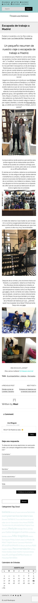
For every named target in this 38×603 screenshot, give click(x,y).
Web (3, 484)
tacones (31, 512)
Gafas (8, 532)
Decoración (15, 522)
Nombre (5, 469)
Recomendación (22, 548)
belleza (6, 512)
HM (30, 555)
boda (27, 555)
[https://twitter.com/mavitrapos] (13, 595)
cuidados (32, 532)
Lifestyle (23, 376)
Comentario (6, 454)
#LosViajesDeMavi (13, 376)
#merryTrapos (16, 512)
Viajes (10, 549)
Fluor (32, 525)
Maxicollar (29, 542)
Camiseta (20, 542)
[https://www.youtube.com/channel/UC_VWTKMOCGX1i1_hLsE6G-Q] (18, 595)
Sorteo (10, 519)
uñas (22, 540)
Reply (32, 434)
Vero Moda (23, 522)
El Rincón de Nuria (25, 546)
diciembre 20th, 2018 (12, 425)
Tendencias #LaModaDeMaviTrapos (16, 525)
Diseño (19, 552)
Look (9, 38)
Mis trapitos (31, 376)
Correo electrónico (9, 477)
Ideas (14, 552)
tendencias (26, 515)
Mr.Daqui (33, 80)
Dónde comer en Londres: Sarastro (8, 390)
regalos (4, 549)
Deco (25, 529)
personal (24, 512)
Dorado (4, 519)
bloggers (16, 532)
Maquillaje (5, 558)
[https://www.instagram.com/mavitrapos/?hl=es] (20, 595)
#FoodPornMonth (10, 545)
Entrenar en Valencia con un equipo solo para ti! (27, 390)
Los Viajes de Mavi (17, 38)
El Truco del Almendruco (23, 519)
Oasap (20, 529)
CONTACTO (25, 4)
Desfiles (9, 552)
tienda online (7, 536)
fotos (4, 555)
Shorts (15, 542)
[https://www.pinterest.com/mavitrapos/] (15, 595)
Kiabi (34, 545)
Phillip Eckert (15, 540)
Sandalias (13, 558)
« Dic (3, 588)
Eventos (24, 532)
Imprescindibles (28, 552)
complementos (11, 515)
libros (4, 529)
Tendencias (28, 38)
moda (30, 522)
